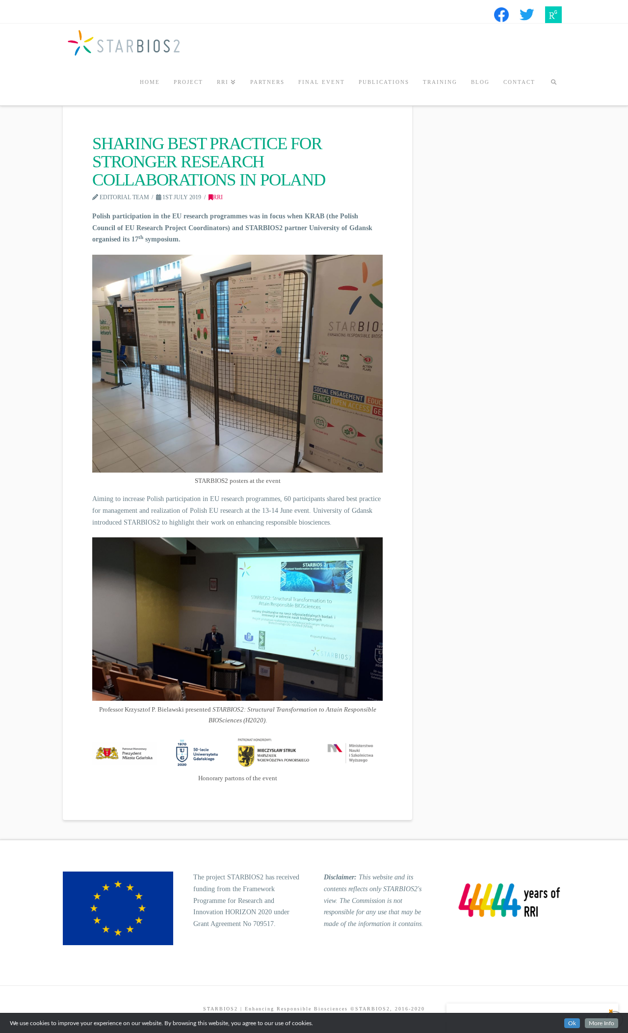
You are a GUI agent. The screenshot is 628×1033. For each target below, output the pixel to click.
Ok (572, 1023)
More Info (601, 1023)
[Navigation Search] (553, 83)
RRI (218, 197)
